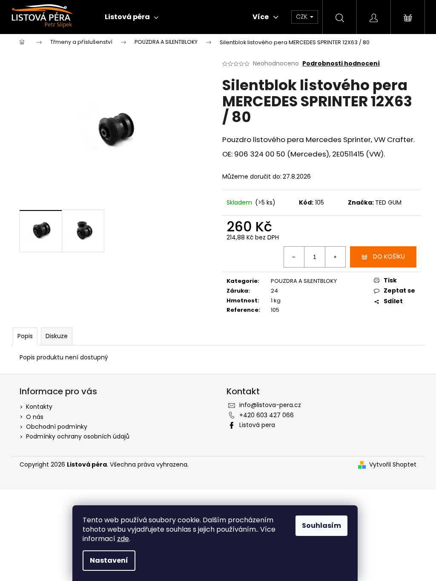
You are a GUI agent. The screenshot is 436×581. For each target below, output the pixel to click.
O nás (34, 417)
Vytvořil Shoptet (392, 465)
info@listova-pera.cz (270, 405)
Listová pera (257, 425)
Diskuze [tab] (57, 336)
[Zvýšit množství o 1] (335, 257)
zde (123, 539)
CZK (302, 16)
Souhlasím (321, 525)
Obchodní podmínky (56, 426)
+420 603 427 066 (266, 415)
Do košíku (389, 256)
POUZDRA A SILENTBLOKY (304, 281)
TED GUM (388, 202)
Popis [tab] (25, 336)
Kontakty (39, 406)
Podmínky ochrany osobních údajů (77, 436)
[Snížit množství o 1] (294, 257)
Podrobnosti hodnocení (341, 64)
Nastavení (109, 560)
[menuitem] (131, 17)
